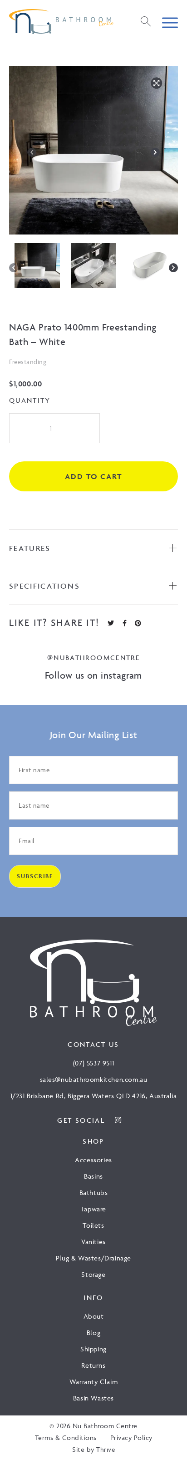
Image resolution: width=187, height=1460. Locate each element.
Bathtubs (93, 1192)
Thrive (105, 1449)
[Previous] (31, 152)
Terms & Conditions (66, 1437)
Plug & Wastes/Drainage (93, 1258)
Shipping (93, 1349)
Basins (93, 1176)
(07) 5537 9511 (93, 1063)
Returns (93, 1365)
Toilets (93, 1225)
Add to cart (93, 476)
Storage (93, 1274)
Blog (93, 1332)
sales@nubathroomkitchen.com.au (94, 1079)
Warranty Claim (93, 1381)
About (94, 1316)
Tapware (93, 1209)
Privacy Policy (131, 1437)
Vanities (93, 1241)
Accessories (93, 1159)
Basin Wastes (93, 1398)
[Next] (155, 152)
